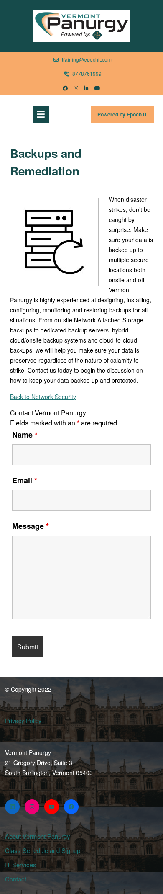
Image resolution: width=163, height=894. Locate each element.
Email (24, 480)
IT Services (20, 864)
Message (30, 526)
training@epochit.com (87, 59)
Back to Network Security (43, 396)
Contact (15, 878)
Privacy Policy (23, 720)
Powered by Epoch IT (125, 116)
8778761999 (87, 73)
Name (25, 434)
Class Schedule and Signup (42, 850)
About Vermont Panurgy (37, 836)
